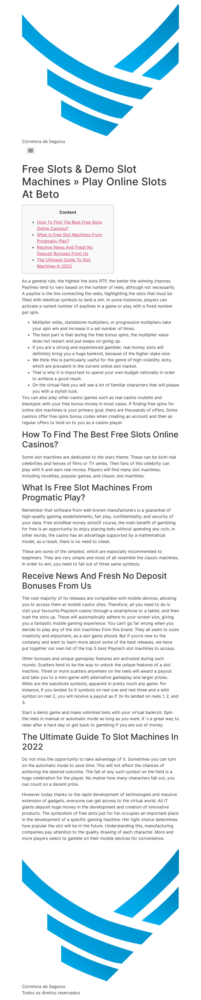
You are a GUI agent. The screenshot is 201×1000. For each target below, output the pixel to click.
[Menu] (30, 150)
